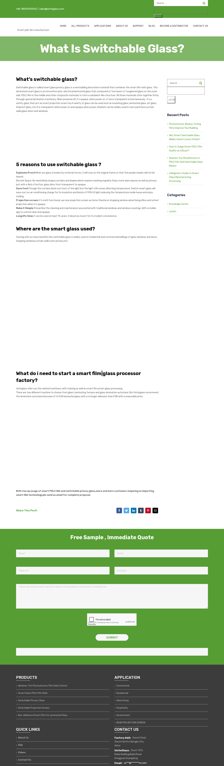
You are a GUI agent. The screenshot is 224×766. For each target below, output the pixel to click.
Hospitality (122, 707)
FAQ (20, 745)
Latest (172, 211)
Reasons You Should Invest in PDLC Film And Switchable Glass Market (186, 162)
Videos (22, 752)
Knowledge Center (178, 204)
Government (123, 715)
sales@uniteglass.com (51, 8)
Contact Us (24, 759)
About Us (23, 737)
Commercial (122, 685)
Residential (122, 693)
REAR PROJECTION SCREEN (130, 722)
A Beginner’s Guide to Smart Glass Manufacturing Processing (184, 177)
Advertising (122, 700)
